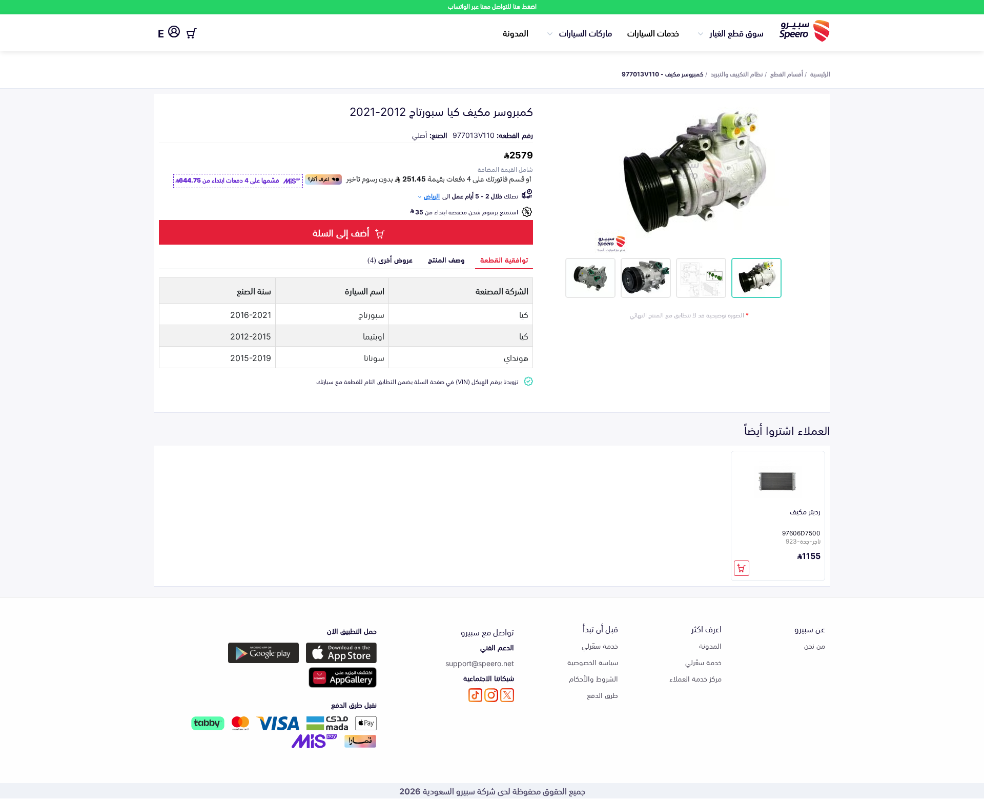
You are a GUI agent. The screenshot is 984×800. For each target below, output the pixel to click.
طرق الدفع (602, 694)
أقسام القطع (786, 73)
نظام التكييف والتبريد (737, 73)
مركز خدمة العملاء (695, 678)
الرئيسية (820, 73)
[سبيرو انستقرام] (491, 695)
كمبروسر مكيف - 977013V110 (663, 73)
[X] (507, 695)
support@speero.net (479, 662)
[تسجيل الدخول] (174, 33)
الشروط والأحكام (593, 678)
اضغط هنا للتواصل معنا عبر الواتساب (492, 6)
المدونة (515, 32)
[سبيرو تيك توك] (475, 695)
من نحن (814, 645)
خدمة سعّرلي (703, 661)
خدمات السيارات (653, 32)
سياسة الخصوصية (592, 661)
